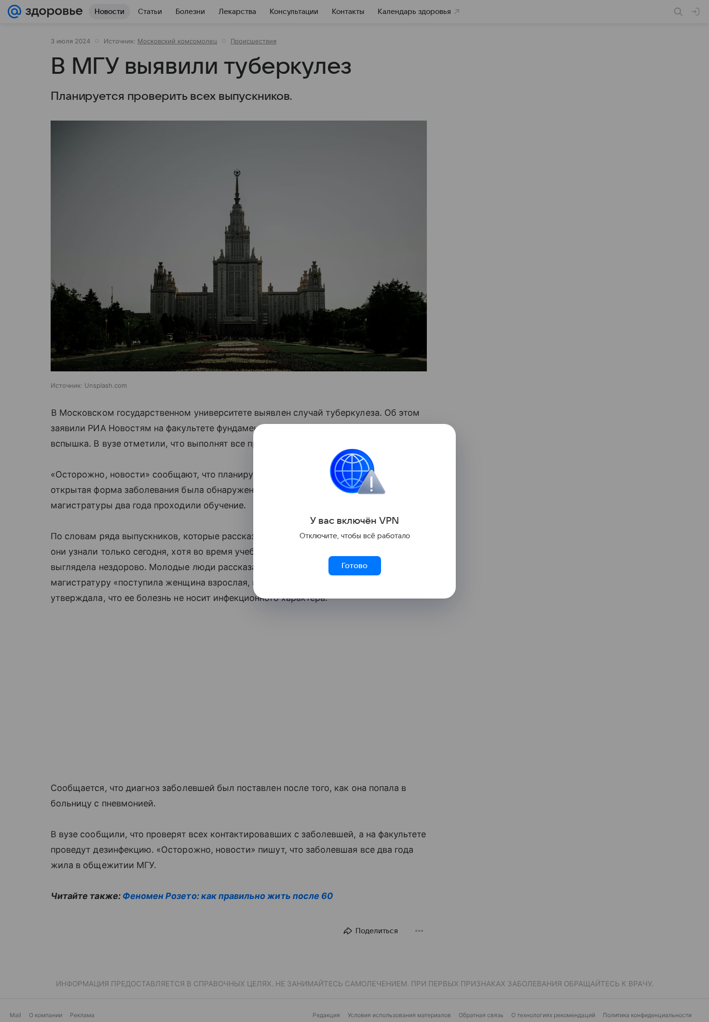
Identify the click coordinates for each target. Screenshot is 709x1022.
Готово (354, 565)
